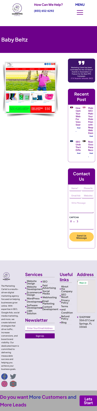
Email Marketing (48, 302)
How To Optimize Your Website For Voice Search (80, 116)
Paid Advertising (49, 286)
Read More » (80, 129)
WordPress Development (35, 300)
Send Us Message (81, 236)
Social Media (46, 292)
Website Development (35, 288)
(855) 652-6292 (44, 11)
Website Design (32, 282)
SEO (44, 281)
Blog (63, 322)
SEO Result (64, 295)
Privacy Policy (65, 301)
